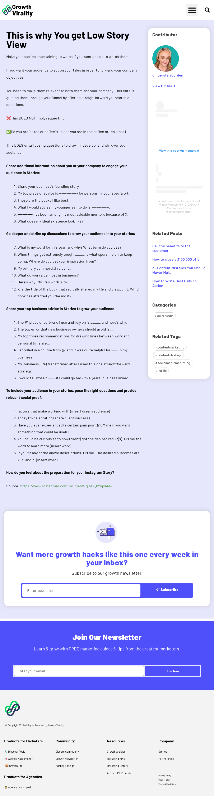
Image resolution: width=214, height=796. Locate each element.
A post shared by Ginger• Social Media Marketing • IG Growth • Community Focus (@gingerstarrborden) (179, 206)
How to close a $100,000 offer (176, 259)
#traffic (161, 370)
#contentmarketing (169, 347)
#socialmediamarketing (172, 363)
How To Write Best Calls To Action (174, 283)
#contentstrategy (168, 355)
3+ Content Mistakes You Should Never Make (178, 270)
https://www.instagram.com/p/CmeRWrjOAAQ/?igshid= (66, 486)
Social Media (164, 316)
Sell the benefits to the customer (171, 248)
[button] (192, 10)
